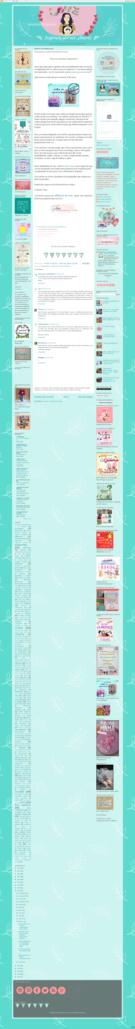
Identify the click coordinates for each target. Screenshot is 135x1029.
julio (20, 907)
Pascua (24, 762)
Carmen (40, 309)
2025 (19, 871)
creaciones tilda (21, 623)
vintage (26, 856)
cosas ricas (21, 611)
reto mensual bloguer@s (23, 813)
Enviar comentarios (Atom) (53, 401)
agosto (21, 904)
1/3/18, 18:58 (51, 343)
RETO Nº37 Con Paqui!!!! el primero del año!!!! (111, 310)
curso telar (20, 638)
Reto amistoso (65, 266)
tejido (26, 838)
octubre (21, 899)
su (18, 832)
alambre (25, 534)
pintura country (23, 771)
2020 (19, 885)
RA (59, 266)
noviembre (22, 896)
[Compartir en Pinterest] (89, 263)
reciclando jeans (21, 796)
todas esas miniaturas (79, 72)
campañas (20, 591)
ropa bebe (22, 816)
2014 (18, 971)
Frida (23, 680)
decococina (26, 642)
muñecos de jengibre (24, 746)
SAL (23, 818)
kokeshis (26, 713)
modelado (28, 737)
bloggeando (45, 266)
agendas (17, 534)
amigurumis (21, 544)
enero (21, 962)
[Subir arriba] (133, 1025)
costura (28, 613)
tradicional (23, 852)
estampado (25, 662)
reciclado (19, 791)
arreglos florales (21, 562)
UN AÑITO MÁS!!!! (109, 326)
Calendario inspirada (23, 589)
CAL (16, 586)
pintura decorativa (23, 773)
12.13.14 (23, 526)
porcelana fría (26, 779)
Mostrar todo (27, 518)
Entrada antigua (85, 397)
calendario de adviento (22, 587)
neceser (17, 750)
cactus (25, 584)
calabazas (24, 586)
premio (22, 781)
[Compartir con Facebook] (87, 263)
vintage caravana (20, 858)
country (21, 617)
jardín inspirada (25, 712)
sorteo (17, 830)
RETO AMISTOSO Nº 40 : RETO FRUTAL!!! (111, 352)
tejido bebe (18, 840)
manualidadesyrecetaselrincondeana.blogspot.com (52, 227)
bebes (18, 568)
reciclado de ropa (21, 794)
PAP (16, 759)
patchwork (18, 763)
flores (17, 678)
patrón (17, 767)
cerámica (17, 597)
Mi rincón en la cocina (44, 236)
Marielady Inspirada (105, 199)
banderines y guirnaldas (23, 566)
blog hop (26, 568)
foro (25, 678)
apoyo (19, 554)
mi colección (27, 733)
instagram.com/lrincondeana (46, 234)
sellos (22, 826)
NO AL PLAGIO (26, 750)
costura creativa (25, 615)
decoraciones (19, 646)
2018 (18, 891)
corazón (17, 609)
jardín (29, 710)
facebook (18, 666)
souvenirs (27, 830)
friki (28, 680)
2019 (18, 888)
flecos (26, 676)
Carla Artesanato (22, 469)
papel (22, 759)
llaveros (26, 720)
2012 (18, 977)
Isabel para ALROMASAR (46, 274)
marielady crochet (104, 202)
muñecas (18, 744)
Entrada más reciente (44, 397)
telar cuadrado (26, 846)
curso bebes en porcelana (23, 636)
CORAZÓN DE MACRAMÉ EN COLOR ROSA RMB (22, 491)
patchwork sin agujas (22, 765)
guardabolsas (27, 687)
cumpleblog (19, 634)
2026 (19, 868)
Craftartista (20, 437)
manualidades (20, 729)
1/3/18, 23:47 (49, 357)
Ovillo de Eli (20, 459)
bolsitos (22, 574)
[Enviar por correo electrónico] (83, 263)
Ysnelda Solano (43, 324)
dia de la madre (22, 656)
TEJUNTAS (27, 842)
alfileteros (19, 536)
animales (23, 550)
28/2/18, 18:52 (48, 309)
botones (17, 584)
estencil (18, 664)
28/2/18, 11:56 (45, 289)
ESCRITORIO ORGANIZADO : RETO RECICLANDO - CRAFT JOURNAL (110, 371)
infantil (28, 704)
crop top (17, 630)
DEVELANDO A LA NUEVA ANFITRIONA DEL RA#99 (24, 926)
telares (19, 848)
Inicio (66, 397)
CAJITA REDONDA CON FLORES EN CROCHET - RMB (24, 943)
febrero (21, 921)
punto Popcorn (26, 785)
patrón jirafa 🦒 (21, 454)
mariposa (17, 733)
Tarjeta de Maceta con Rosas (22, 500)
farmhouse (26, 668)
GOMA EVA (18, 683)
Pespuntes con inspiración (107, 252)
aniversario (27, 552)
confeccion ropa (21, 607)
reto (23, 802)
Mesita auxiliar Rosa (22, 483)
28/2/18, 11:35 (59, 274)
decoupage (18, 650)
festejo (17, 670)
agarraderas (19, 530)
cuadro (26, 630)
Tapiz (27, 834)
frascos (17, 680)
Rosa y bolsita (20, 515)
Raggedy (23, 789)
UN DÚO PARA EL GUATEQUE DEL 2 (24, 950)
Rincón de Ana (67, 166)
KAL (19, 713)
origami (17, 756)
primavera (18, 783)
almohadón (18, 538)
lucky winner (18, 722)
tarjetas (17, 836)
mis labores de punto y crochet (21, 445)
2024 (19, 874)
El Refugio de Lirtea (23, 506)
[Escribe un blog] (84, 263)
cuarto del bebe (21, 632)
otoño (26, 756)
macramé (23, 724)
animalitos (18, 552)
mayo (21, 913)
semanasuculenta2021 (20, 828)
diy (30, 656)
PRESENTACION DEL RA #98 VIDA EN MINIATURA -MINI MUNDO (111, 362)
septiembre (23, 902)
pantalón (26, 757)
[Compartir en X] (86, 263)
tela (19, 844)
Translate (18, 288)
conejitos (23, 605)
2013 (18, 974)
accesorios (19, 528)
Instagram (18, 710)
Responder (41, 283)
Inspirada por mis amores (22, 487)
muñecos (28, 744)
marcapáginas (19, 732)
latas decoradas (23, 716)
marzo (21, 919)
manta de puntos (23, 727)
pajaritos (18, 758)
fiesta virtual (19, 674)
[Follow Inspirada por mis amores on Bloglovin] (103, 396)
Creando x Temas (21, 625)
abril (20, 916)
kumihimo (18, 715)
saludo (17, 822)
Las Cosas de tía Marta (21, 452)
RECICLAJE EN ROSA (23, 507)
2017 (18, 965)
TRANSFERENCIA (20, 854)
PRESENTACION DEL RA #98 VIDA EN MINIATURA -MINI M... (23, 935)
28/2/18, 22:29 (54, 324)
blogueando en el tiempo (23, 571)
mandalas (27, 726)
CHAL (20, 599)
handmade (19, 691)
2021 (18, 882)
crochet (19, 627)
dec (28, 638)
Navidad (22, 748)
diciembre (22, 893)
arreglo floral (23, 560)
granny (19, 685)
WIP (25, 860)
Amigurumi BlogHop (21, 542)
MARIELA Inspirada (104, 197)
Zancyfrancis (42, 343)
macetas (28, 722)
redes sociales (21, 798)
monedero (20, 740)
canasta (28, 591)
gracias (28, 684)
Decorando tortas (21, 648)
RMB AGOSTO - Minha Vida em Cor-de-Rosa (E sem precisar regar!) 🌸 (22, 472)
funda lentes (25, 682)
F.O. (27, 664)
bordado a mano (23, 576)
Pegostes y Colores (22, 498)
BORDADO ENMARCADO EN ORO (111, 302)
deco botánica (19, 640)
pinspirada (27, 769)
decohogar (18, 644)
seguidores (27, 824)
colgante (27, 603)
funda (16, 682)
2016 (18, 968)
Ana (39, 289)
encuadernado (19, 660)
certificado (54, 266)
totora (29, 850)
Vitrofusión (18, 860)
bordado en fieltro (24, 578)
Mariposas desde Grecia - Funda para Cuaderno (22, 462)
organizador (22, 754)
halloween (22, 689)
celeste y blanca (21, 595)
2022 (19, 879)
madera (17, 725)
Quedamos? (21, 787)
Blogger (82, 1012)
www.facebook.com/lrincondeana (47, 231)
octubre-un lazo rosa (24, 752)
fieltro (26, 672)
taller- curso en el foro (23, 833)
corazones (27, 609)
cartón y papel (22, 593)
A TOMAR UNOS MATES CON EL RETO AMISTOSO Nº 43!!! (111, 379)
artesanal (18, 564)
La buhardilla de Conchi (22, 512)
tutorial (17, 856)
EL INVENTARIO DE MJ (23, 480)
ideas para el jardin (23, 701)
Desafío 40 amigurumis (23, 654)
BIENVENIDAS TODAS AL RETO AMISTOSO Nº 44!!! (111, 319)
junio (21, 910)
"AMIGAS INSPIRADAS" (110, 343)
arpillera (28, 558)
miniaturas (20, 736)
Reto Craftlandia (23, 809)
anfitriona (27, 548)
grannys (19, 447)
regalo (17, 800)
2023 (19, 876)
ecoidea (23, 658)
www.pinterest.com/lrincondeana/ (47, 229)
